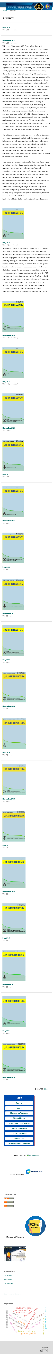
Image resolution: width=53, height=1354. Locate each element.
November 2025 (8, 40)
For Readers (8, 1276)
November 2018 (8, 892)
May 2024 (6, 382)
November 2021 (8, 613)
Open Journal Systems (12, 1294)
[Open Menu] (2, 4)
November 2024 (8, 335)
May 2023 (6, 474)
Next (46, 1089)
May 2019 (6, 845)
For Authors (8, 1279)
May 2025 (6, 243)
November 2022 (8, 521)
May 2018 (6, 938)
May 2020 (6, 752)
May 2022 (6, 567)
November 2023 (8, 428)
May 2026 (6, 27)
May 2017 (6, 1031)
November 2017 (8, 984)
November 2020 (8, 706)
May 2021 (6, 660)
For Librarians (8, 1283)
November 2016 (8, 1077)
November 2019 (8, 799)
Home (4, 10)
